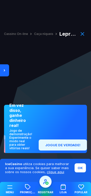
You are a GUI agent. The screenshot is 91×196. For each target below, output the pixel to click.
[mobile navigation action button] (45, 182)
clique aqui (55, 172)
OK (80, 168)
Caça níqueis (43, 34)
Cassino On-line (16, 34)
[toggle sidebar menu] (4, 70)
